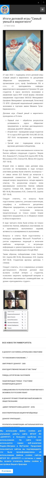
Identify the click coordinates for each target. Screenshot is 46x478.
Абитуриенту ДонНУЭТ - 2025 (13, 363)
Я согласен (6, 471)
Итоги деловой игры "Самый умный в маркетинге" (22, 20)
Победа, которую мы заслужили (16, 375)
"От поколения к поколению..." (14, 358)
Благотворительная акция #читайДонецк (20, 413)
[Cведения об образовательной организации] (38, 2)
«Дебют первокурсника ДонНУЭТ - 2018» (18, 407)
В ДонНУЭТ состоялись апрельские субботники (22, 352)
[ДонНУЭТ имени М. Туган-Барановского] (4, 9)
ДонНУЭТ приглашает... (12, 419)
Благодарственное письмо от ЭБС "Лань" (19, 369)
